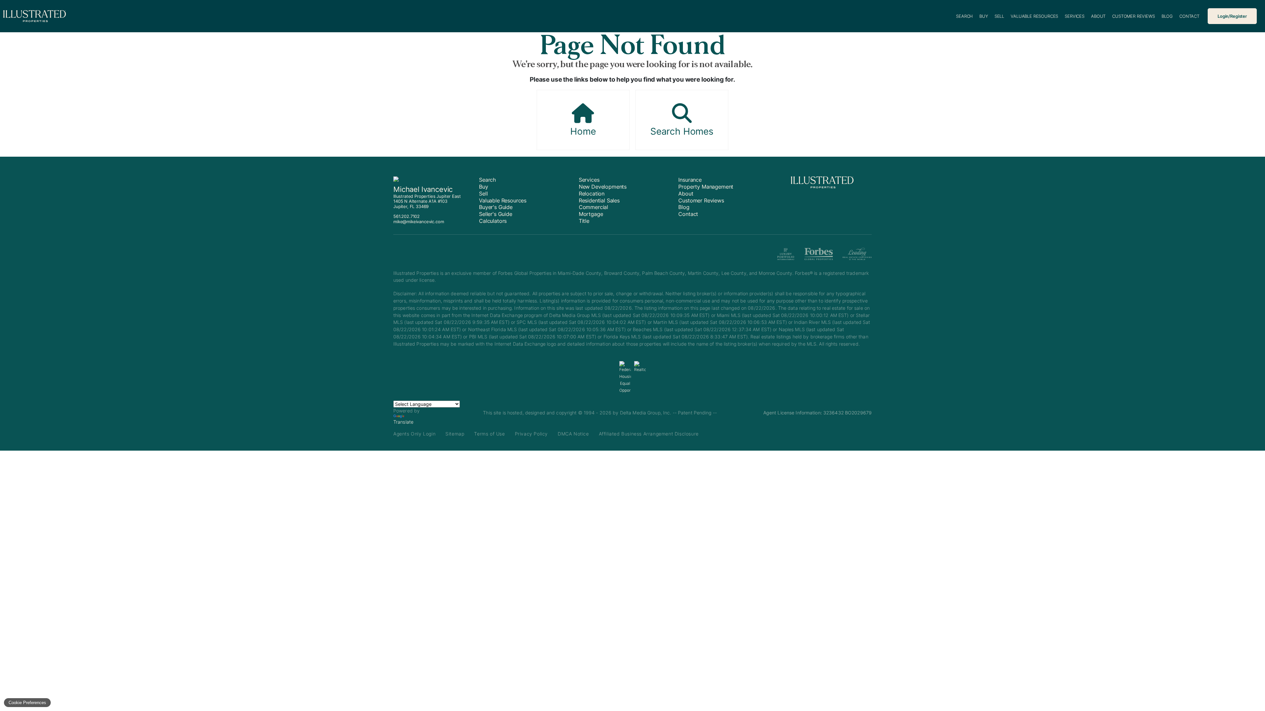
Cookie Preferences (27, 702)
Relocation (591, 193)
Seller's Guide (495, 214)
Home (583, 131)
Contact (1189, 16)
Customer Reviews (1133, 16)
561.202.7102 (406, 216)
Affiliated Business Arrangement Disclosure (649, 433)
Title (584, 221)
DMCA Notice (573, 433)
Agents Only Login (414, 433)
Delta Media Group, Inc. (645, 412)
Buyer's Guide (496, 207)
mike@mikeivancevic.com (418, 221)
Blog (1167, 16)
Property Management (705, 186)
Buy (983, 16)
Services (1074, 16)
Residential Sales (599, 200)
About (1098, 16)
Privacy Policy (531, 433)
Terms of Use (489, 433)
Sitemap (454, 433)
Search (964, 16)
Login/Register (1232, 16)
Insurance (690, 179)
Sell (999, 16)
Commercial (593, 207)
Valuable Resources (1034, 16)
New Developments (603, 186)
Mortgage (591, 214)
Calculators (493, 221)
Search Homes (682, 131)
